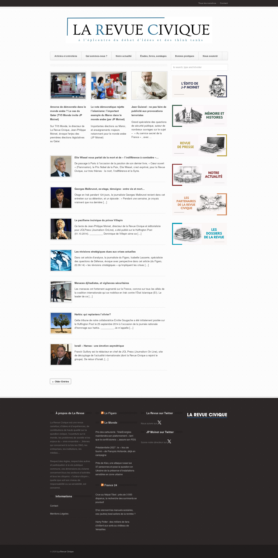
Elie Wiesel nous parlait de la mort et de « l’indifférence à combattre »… (117, 157)
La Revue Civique (65, 551)
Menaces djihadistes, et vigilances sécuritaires (102, 283)
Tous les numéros (207, 3)
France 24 (110, 485)
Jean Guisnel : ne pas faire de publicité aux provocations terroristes (148, 111)
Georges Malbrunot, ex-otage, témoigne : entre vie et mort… (110, 189)
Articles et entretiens (65, 56)
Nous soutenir (210, 56)
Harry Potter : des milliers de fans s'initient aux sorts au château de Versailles (112, 525)
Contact (224, 3)
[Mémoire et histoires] (199, 125)
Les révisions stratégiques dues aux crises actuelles (105, 251)
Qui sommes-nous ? (96, 56)
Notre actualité (124, 56)
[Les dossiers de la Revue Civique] (199, 243)
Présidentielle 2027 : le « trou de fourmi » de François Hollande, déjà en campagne (115, 451)
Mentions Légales (59, 513)
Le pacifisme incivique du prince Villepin (99, 220)
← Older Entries (60, 381)
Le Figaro (110, 413)
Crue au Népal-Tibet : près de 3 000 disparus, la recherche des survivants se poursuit (116, 498)
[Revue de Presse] (199, 155)
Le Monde (110, 422)
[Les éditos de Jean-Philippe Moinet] (199, 96)
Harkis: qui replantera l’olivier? (93, 314)
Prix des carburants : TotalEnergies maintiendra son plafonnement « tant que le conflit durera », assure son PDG (116, 435)
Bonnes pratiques (184, 56)
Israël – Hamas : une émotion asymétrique (99, 345)
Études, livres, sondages (153, 56)
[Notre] (199, 184)
